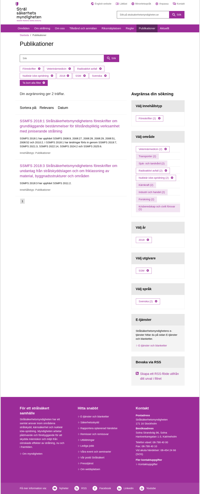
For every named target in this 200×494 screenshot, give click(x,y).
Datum (63, 108)
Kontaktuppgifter (148, 464)
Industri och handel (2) (152, 192)
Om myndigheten (32, 453)
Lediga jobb (87, 445)
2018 (62, 75)
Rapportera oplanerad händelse (98, 428)
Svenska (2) (146, 301)
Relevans (47, 108)
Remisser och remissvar (94, 434)
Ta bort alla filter (32, 82)
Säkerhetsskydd (89, 422)
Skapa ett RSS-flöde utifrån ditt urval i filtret (159, 376)
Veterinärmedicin (57, 68)
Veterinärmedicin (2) (151, 149)
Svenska (97, 75)
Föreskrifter (30, 68)
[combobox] (150, 14)
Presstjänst (86, 463)
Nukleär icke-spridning (36, 75)
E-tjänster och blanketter (152, 345)
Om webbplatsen (90, 469)
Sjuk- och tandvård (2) (152, 163)
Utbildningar (87, 440)
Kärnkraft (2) (146, 185)
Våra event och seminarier (95, 451)
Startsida (24, 35)
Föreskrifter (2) (148, 118)
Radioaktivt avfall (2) (151, 170)
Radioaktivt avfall (87, 68)
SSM (78, 75)
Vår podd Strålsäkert (92, 457)
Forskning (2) (146, 199)
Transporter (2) (147, 156)
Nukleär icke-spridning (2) (154, 177)
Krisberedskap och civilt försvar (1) (157, 208)
